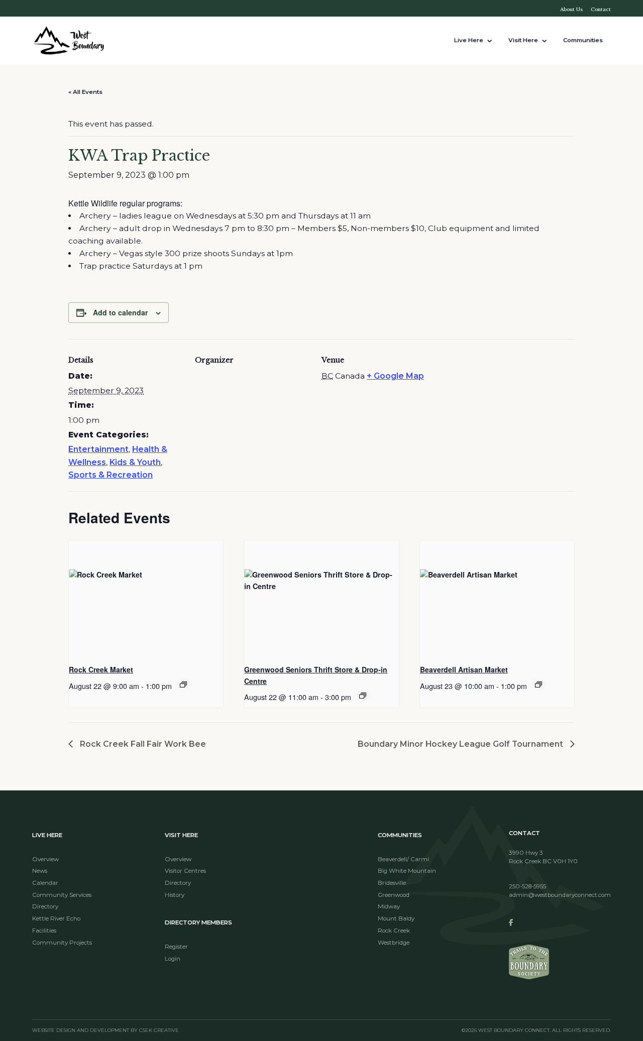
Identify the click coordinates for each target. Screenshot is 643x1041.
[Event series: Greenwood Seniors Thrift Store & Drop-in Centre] (362, 695)
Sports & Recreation (110, 475)
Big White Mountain (407, 870)
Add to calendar (120, 312)
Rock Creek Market (101, 669)
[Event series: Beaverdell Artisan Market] (538, 684)
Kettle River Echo (56, 918)
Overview (45, 859)
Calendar (45, 882)
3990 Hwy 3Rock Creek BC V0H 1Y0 (543, 857)
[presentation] (146, 598)
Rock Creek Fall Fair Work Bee (142, 744)
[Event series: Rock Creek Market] (183, 684)
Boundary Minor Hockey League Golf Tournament (461, 744)
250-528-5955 (527, 886)
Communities (583, 40)
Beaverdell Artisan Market (464, 669)
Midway (389, 906)
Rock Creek (394, 930)
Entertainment (98, 449)
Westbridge (393, 942)
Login (172, 958)
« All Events (85, 91)
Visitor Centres (185, 870)
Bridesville (392, 882)
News (39, 870)
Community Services (61, 894)
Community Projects (62, 942)
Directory (45, 906)
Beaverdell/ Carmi (403, 859)
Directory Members (198, 922)
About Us (571, 10)
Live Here (468, 40)
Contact (601, 10)
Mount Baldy (396, 918)
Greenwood (393, 894)
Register (176, 946)
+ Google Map (395, 376)
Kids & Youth (135, 462)
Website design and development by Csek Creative (105, 1030)
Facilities (44, 930)
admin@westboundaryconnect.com (560, 894)
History (174, 894)
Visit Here (523, 40)
